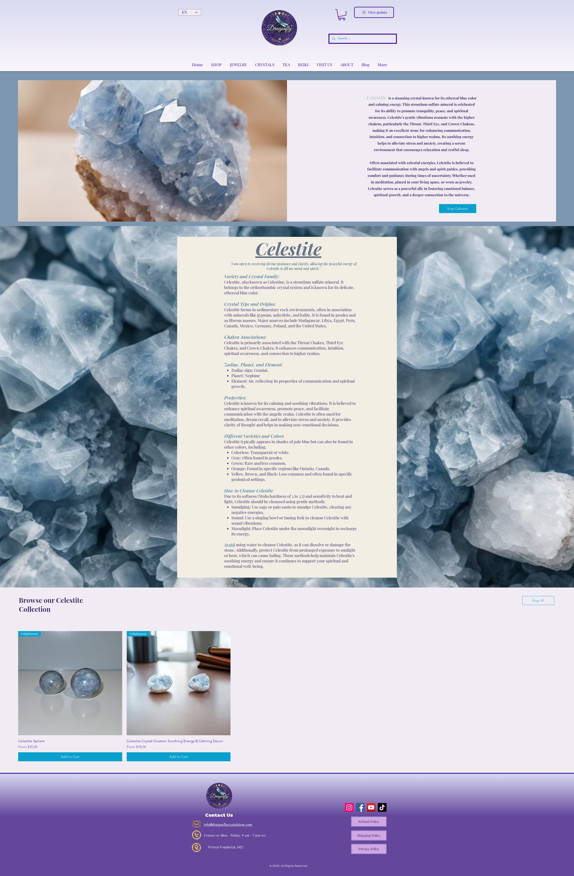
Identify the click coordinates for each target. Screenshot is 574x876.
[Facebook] (360, 807)
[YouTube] (371, 807)
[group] (287, 696)
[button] (341, 14)
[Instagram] (349, 807)
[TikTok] (382, 807)
